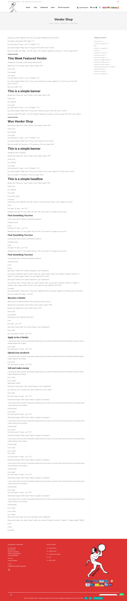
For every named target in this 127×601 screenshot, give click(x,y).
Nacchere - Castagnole (100, 48)
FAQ (50, 557)
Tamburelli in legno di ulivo (101, 62)
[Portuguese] (113, 7)
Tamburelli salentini (99, 69)
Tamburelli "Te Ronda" (100, 53)
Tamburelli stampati (99, 71)
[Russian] (115, 7)
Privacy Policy (52, 548)
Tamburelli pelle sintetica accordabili (104, 67)
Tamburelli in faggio (99, 57)
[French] (106, 7)
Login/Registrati (83, 7)
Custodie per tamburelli (100, 43)
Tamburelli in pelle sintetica (101, 64)
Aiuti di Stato (52, 560)
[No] (125, 598)
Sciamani (96, 50)
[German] (108, 7)
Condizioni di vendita (54, 554)
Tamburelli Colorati (99, 55)
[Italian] (111, 7)
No (90, 598)
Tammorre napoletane (100, 74)
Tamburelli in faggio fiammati (102, 60)
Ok (86, 598)
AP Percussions (98, 41)
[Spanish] (118, 7)
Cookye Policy (52, 551)
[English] (103, 7)
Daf (95, 46)
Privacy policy (98, 598)
